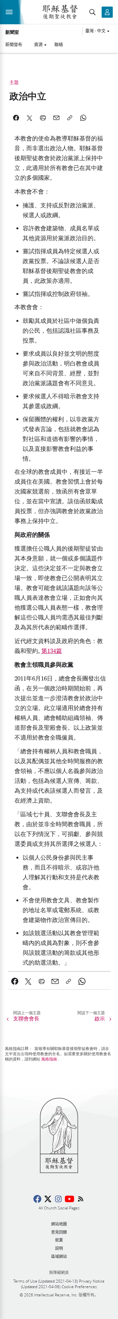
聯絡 (58, 44)
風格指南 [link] (49, 1059)
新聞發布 (13, 44)
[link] (15, 981)
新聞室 (12, 32)
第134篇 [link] (51, 651)
